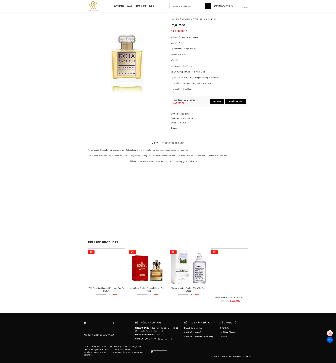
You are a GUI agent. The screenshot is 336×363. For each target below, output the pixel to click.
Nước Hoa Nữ (199, 19)
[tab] (155, 142)
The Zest (248, 356)
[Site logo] (93, 6)
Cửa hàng (186, 19)
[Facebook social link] (178, 128)
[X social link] (181, 128)
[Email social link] (184, 128)
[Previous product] (240, 19)
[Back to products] (243, 19)
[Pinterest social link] (187, 128)
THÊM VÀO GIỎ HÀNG (235, 101)
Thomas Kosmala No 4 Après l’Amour (229, 297)
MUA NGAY (217, 101)
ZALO (330, 340)
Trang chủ (175, 19)
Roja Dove (181, 123)
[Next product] (246, 19)
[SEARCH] (208, 6)
